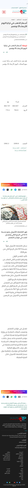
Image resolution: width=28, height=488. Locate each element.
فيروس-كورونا (20, 461)
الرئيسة (8, 468)
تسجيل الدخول (22, 7)
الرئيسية (25, 19)
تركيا (22, 468)
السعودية (21, 473)
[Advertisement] (14, 85)
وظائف (8, 452)
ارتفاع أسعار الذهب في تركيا (20, 150)
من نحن (8, 470)
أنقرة (22, 462)
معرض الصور (7, 473)
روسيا (21, 474)
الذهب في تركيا (16, 148)
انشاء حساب (14, 7)
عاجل (22, 464)
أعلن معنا (8, 471)
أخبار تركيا (21, 452)
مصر (22, 477)
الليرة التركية (20, 458)
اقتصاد (13, 19)
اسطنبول (21, 455)
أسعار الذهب (23, 148)
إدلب (22, 471)
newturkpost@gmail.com (20, 447)
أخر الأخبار (19, 19)
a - (3, 52)
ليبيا (22, 479)
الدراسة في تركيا (6, 459)
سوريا (22, 470)
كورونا (21, 459)
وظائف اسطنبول (19, 453)
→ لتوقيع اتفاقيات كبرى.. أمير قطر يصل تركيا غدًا (15, 196)
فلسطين (21, 476)
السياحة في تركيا (6, 458)
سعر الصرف (7, 453)
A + (6, 52)
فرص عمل (21, 456)
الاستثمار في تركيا (6, 455)
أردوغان (21, 466)
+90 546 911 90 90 (22, 442)
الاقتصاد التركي (7, 456)
